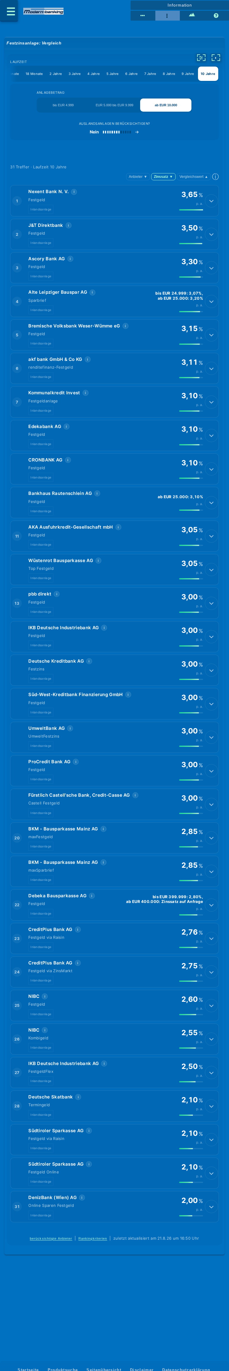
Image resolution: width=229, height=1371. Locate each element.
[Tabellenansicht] (143, 16)
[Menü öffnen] (9, 10)
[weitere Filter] (201, 57)
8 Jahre (169, 74)
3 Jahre (75, 74)
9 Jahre (188, 74)
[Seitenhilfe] (217, 16)
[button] (114, 200)
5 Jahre (112, 74)
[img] (191, 209)
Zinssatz (163, 177)
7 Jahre (150, 74)
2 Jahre (55, 74)
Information (180, 5)
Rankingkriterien (92, 1238)
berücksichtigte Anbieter (51, 1238)
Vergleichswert (194, 177)
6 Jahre (131, 74)
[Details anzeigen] (211, 200)
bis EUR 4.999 (63, 105)
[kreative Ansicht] (192, 16)
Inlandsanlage (40, 209)
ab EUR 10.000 (166, 105)
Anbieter (138, 177)
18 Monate (34, 74)
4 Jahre (93, 74)
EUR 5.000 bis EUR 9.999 (114, 105)
